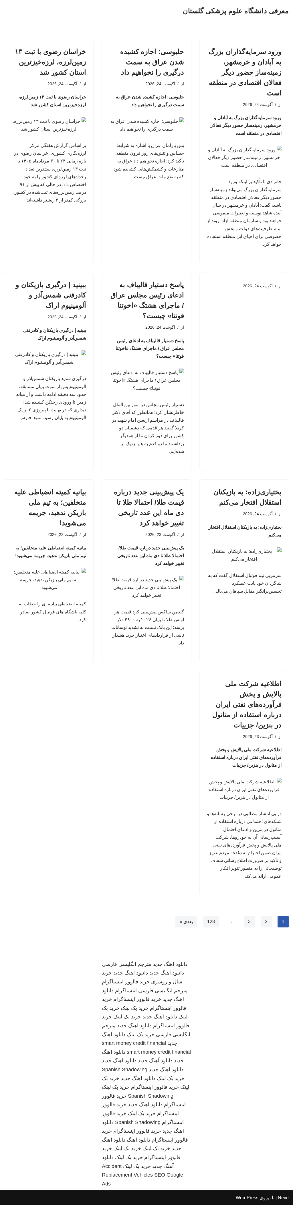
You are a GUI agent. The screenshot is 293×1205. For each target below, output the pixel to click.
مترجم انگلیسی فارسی (126, 964)
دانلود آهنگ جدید (155, 1060)
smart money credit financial (134, 1043)
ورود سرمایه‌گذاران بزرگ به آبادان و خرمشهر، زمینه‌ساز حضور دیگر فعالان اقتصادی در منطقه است (245, 72)
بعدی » (186, 921)
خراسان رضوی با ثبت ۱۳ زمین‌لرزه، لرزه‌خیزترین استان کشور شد (50, 62)
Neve (283, 1197)
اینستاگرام (126, 990)
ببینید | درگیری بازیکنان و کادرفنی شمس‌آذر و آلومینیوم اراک (51, 295)
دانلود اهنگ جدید (170, 964)
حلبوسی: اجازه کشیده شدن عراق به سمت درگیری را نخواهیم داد (152, 62)
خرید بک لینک (135, 1008)
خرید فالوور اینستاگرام (126, 982)
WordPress (247, 1197)
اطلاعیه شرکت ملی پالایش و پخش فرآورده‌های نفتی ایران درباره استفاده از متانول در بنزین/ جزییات (247, 704)
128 (211, 921)
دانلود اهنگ (138, 1140)
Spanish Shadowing (124, 1069)
